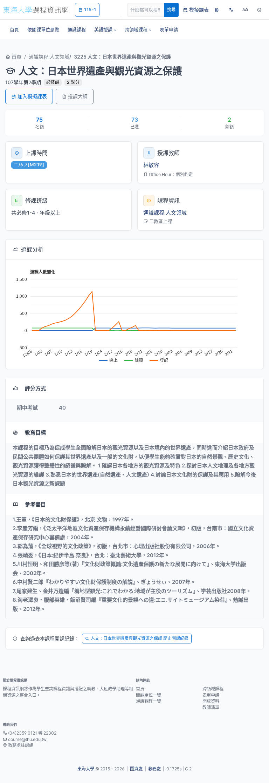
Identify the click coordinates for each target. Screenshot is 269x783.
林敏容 (151, 165)
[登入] (217, 10)
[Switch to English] (231, 10)
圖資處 (136, 768)
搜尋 (171, 9)
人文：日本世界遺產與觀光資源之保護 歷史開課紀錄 (139, 638)
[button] (105, 29)
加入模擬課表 (32, 96)
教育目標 (35, 432)
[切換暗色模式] (259, 10)
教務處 (154, 768)
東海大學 (85, 768)
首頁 (15, 57)
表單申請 (210, 695)
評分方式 (35, 388)
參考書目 (35, 504)
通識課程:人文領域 (49, 57)
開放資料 (210, 701)
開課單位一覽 (148, 695)
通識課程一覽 (148, 701)
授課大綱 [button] (78, 96)
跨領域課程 (212, 688)
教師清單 (210, 707)
